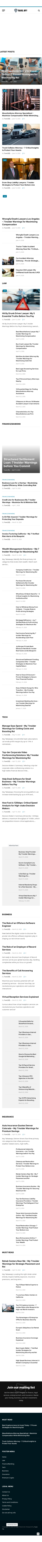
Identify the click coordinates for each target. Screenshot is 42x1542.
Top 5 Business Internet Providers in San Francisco (27, 1034)
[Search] (39, 10)
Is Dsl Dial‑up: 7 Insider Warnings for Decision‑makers (27, 876)
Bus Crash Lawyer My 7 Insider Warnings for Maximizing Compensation (27, 346)
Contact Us (6, 1492)
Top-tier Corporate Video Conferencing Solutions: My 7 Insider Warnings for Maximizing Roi (20, 755)
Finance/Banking (8, 1464)
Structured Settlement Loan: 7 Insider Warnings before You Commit (20, 463)
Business (5, 1471)
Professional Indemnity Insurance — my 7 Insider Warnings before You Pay (25, 1151)
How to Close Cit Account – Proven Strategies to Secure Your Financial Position (26, 677)
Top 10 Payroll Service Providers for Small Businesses (27, 1067)
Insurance (5, 1474)
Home (4, 1457)
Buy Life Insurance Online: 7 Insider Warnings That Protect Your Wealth (27, 1240)
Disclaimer (6, 1509)
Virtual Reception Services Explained (20, 997)
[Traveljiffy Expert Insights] (21, 10)
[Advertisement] (21, 32)
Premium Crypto (8, 1478)
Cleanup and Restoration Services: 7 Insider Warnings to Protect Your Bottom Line (27, 1164)
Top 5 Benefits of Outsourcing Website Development (26, 1089)
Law (5, 91)
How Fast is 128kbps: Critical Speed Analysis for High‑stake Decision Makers (19, 806)
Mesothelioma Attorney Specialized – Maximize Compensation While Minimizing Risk (20, 115)
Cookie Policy (6, 1506)
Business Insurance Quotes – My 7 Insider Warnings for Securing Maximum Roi (28, 1188)
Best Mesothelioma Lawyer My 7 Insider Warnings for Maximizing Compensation (28, 334)
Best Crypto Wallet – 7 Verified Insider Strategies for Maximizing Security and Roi (27, 1350)
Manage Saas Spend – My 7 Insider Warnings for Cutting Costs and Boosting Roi (19, 729)
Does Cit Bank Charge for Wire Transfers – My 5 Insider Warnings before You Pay (27, 690)
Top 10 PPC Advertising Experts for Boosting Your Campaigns (27, 1100)
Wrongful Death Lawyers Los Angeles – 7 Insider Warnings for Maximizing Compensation (21, 222)
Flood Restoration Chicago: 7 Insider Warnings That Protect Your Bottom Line (27, 1228)
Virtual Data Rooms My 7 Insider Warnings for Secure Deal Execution (28, 898)
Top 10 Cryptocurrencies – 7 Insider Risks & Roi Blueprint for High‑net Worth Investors (27, 1307)
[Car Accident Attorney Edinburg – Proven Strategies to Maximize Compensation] (8, 261)
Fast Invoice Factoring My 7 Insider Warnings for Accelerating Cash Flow (26, 635)
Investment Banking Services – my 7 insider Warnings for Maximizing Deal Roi (27, 703)
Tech (3, 1467)
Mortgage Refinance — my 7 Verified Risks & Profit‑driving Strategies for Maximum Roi (27, 622)
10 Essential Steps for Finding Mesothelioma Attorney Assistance (27, 391)
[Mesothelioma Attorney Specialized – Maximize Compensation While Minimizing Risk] (21, 99)
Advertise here (13, 845)
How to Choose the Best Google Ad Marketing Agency (27, 1056)
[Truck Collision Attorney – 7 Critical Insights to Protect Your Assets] (21, 134)
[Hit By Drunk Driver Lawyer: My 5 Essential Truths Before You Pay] (21, 299)
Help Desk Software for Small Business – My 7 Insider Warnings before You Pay (18, 782)
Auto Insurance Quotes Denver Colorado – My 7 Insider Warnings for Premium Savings (20, 1128)
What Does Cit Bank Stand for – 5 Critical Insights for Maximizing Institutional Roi (28, 596)
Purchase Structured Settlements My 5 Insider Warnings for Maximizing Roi (26, 583)
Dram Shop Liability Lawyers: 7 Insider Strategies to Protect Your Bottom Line (18, 183)
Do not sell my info (9, 1513)
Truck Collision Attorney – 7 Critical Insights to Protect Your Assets (20, 149)
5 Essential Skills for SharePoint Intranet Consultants (26, 1023)
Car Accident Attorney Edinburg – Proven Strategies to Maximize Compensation (27, 260)
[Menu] (3, 10)
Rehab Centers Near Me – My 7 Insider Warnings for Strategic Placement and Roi (27, 1176)
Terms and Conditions (10, 1502)
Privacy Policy (7, 1499)
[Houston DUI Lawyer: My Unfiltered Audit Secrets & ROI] (8, 273)
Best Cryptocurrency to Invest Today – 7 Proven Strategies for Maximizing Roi (20, 74)
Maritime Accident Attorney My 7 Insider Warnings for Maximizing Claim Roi (27, 358)
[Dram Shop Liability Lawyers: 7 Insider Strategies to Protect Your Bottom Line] (21, 169)
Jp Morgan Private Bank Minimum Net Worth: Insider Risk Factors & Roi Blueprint (26, 648)
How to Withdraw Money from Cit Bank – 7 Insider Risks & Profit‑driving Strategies (27, 609)
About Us (5, 1495)
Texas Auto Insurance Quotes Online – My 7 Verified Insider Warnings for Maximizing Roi (27, 1215)
